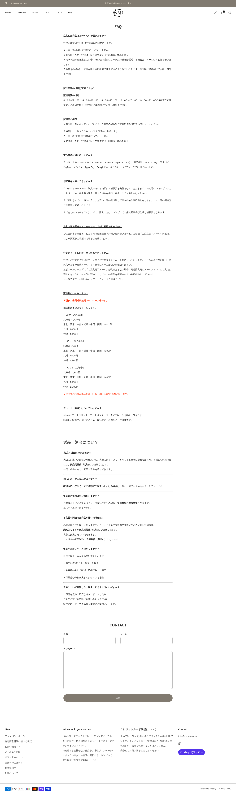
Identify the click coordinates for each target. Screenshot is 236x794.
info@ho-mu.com (18, 3)
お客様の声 (10, 768)
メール (123, 634)
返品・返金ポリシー (15, 757)
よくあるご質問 (13, 752)
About (8, 13)
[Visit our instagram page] (6, 3)
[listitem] (118, 3)
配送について (11, 773)
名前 (65, 634)
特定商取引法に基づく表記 (18, 741)
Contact (48, 13)
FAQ (70, 13)
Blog (60, 13)
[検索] (229, 12)
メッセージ (69, 648)
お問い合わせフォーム (119, 233)
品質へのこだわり (14, 762)
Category (21, 13)
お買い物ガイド (13, 746)
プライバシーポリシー (16, 736)
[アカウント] (215, 12)
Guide (35, 13)
